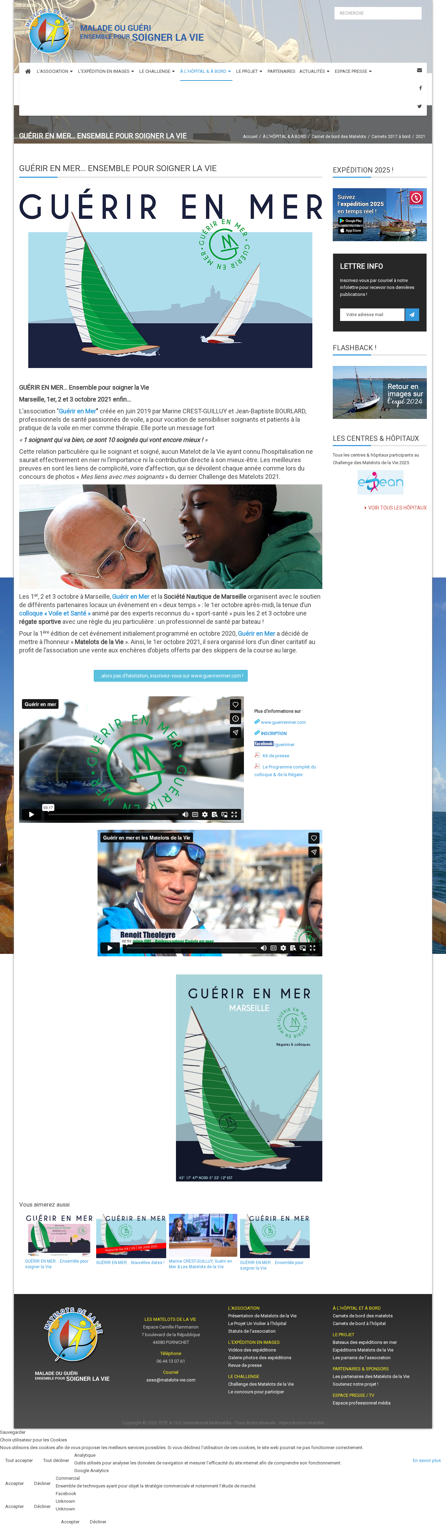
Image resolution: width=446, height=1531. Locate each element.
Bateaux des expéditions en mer (365, 1342)
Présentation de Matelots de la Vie (262, 1315)
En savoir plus (427, 1460)
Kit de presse (276, 755)
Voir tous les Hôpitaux (397, 508)
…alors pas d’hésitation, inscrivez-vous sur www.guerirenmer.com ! (170, 676)
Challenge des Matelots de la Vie (261, 1384)
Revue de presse (245, 1365)
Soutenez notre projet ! (355, 1384)
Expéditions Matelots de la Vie (363, 1350)
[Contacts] (419, 70)
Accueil (250, 136)
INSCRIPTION (274, 733)
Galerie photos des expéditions (259, 1357)
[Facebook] (420, 88)
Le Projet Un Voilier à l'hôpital (257, 1323)
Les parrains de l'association (362, 1357)
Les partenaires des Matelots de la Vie (371, 1376)
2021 (420, 136)
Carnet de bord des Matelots (339, 136)
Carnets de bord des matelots (363, 1315)
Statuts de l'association (252, 1331)
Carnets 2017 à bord (390, 136)
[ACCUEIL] (28, 72)
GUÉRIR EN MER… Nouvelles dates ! (130, 1262)
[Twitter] (419, 106)
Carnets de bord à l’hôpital (359, 1323)
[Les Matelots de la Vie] (113, 33)
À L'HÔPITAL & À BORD (284, 136)
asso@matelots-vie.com (170, 1380)
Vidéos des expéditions (252, 1350)
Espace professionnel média (362, 1403)
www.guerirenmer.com (283, 722)
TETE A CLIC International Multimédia (194, 1422)
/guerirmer (284, 744)
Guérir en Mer (77, 411)
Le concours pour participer (256, 1391)
